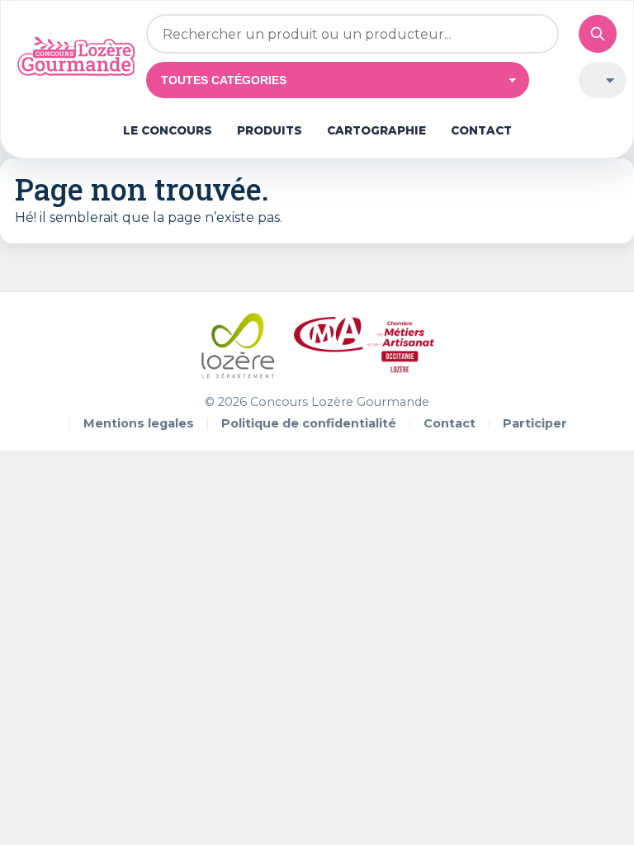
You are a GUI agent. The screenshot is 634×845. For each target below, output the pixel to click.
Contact (481, 130)
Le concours (167, 130)
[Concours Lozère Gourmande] (76, 56)
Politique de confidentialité (308, 423)
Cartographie (376, 130)
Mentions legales (138, 423)
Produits (269, 130)
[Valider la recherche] (598, 34)
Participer (535, 423)
